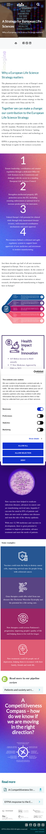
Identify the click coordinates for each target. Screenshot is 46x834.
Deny (23, 460)
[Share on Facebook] (23, 43)
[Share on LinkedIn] (30, 43)
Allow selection (23, 453)
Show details (34, 439)
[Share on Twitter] (27, 43)
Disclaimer (34, 829)
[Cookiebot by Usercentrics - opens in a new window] (33, 371)
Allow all (23, 446)
